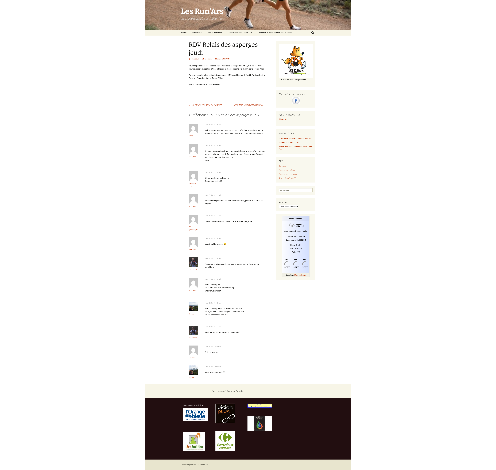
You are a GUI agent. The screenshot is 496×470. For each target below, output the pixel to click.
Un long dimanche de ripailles (205, 104)
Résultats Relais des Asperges (250, 104)
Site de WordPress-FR (287, 178)
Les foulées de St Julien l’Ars (240, 32)
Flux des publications (287, 170)
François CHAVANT (223, 59)
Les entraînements (215, 32)
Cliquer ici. (283, 119)
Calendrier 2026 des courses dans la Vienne (275, 32)
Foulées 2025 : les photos (289, 142)
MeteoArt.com (300, 275)
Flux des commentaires (288, 174)
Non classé (207, 59)
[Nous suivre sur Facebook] (296, 100)
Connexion (283, 166)
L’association (197, 32)
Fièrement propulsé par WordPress (194, 465)
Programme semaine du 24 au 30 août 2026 (295, 138)
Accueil (184, 32)
